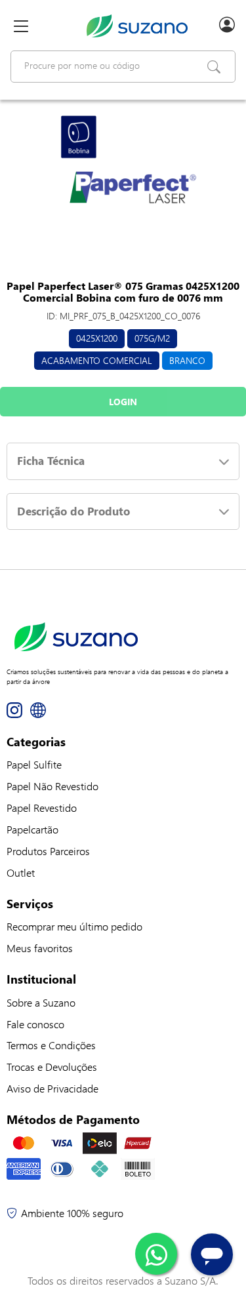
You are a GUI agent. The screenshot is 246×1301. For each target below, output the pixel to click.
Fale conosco (35, 1024)
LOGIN (123, 401)
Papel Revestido (42, 807)
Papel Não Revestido (52, 786)
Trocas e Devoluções (52, 1066)
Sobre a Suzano (41, 1002)
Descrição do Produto (73, 511)
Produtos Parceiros (48, 851)
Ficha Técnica (51, 460)
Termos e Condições (51, 1045)
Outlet (21, 872)
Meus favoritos (40, 948)
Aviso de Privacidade (52, 1088)
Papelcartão (32, 829)
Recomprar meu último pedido (74, 926)
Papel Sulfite (34, 764)
